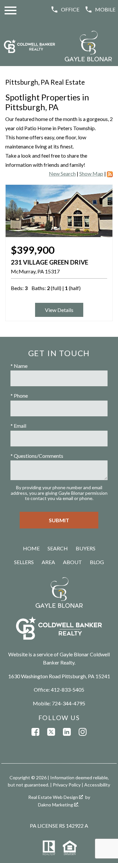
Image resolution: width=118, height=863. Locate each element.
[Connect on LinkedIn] (67, 732)
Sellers (24, 562)
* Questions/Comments (36, 456)
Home (31, 548)
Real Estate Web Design (53, 797)
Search (58, 548)
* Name (19, 366)
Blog (97, 562)
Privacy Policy (67, 784)
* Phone (19, 395)
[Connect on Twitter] (51, 732)
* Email (18, 426)
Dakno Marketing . (58, 804)
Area (48, 562)
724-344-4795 (68, 703)
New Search (62, 173)
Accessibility (97, 784)
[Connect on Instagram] (83, 732)
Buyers (85, 548)
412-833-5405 (67, 689)
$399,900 (32, 250)
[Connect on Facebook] (35, 732)
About (72, 562)
